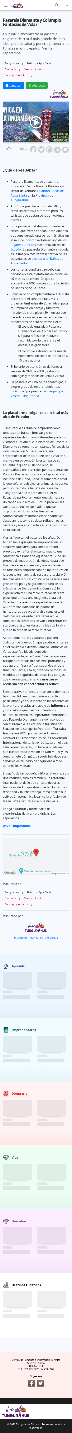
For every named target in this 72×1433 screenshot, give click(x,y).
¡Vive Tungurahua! (17, 826)
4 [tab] (36, 140)
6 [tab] (40, 140)
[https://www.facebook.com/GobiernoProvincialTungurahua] (31, 1383)
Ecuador (16, 249)
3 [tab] (34, 140)
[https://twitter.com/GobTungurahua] (40, 1383)
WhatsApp (38, 85)
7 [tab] (43, 140)
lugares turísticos (23, 245)
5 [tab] (38, 140)
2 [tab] (31, 140)
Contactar (15, 85)
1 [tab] (29, 140)
